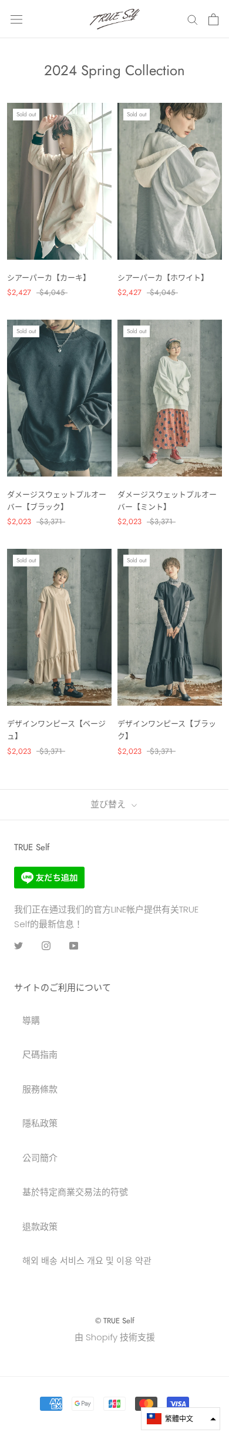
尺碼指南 (40, 1054)
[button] (180, 1418)
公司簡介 (40, 1158)
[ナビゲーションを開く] (16, 19)
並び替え (109, 804)
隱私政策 (40, 1123)
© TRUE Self (114, 1320)
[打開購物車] (213, 19)
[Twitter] (18, 945)
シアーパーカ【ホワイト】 (162, 277)
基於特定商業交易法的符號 (75, 1192)
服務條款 (40, 1089)
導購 (31, 1020)
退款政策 (40, 1226)
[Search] (192, 19)
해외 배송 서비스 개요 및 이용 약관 (86, 1260)
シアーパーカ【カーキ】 (48, 277)
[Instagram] (46, 945)
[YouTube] (73, 945)
